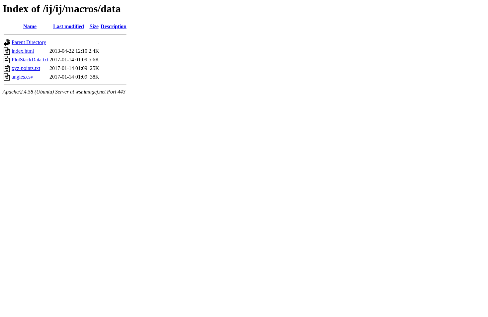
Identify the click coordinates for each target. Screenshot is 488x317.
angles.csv (22, 77)
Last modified (68, 26)
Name (30, 26)
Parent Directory (29, 42)
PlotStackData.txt (30, 59)
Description (113, 26)
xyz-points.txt (26, 68)
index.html (23, 51)
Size (94, 26)
